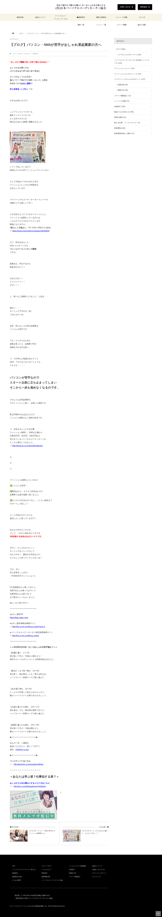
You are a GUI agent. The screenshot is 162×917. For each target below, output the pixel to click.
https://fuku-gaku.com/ (19, 618)
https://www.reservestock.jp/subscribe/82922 (30, 231)
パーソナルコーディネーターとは (60, 17)
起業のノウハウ (97, 866)
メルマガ (141, 17)
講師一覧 (81, 25)
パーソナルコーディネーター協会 (52, 880)
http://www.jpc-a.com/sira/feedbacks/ (27, 446)
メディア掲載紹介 (122, 96)
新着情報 (35, 53)
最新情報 (20, 17)
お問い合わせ (125, 7)
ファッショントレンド (124, 68)
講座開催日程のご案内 (124, 133)
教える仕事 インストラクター (127, 123)
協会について (40, 17)
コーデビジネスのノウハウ (129, 55)
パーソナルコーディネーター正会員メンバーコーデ (131, 61)
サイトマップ (96, 876)
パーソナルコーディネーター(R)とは (24, 869)
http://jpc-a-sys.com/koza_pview (25, 636)
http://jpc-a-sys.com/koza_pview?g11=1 (28, 627)
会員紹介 (119, 106)
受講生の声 (72, 873)
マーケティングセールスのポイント (129, 79)
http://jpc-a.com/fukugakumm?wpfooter (30, 786)
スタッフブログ (47, 866)
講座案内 (15, 873)
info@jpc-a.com (22, 750)
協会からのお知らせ (24, 53)
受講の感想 (120, 117)
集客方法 (123, 90)
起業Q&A (123, 85)
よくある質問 (16, 880)
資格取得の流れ (17, 876)
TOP (13, 866)
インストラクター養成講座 (77, 866)
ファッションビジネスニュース (127, 74)
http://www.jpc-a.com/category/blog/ (28, 764)
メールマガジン (47, 869)
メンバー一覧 (101, 25)
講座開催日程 (46, 876)
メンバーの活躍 (121, 17)
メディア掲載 (121, 25)
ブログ (20, 33)
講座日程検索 (101, 17)
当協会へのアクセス (98, 869)
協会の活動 (142, 25)
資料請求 (143, 7)
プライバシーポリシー (99, 873)
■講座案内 (81, 17)
